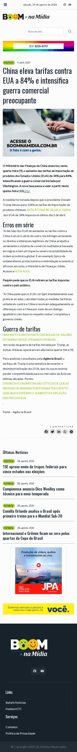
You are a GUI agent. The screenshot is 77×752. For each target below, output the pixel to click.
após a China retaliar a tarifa (49, 209)
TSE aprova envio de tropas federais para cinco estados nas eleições (35, 469)
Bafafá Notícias (16, 702)
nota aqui (22, 271)
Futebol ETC (14, 709)
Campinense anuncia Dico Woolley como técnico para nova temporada (33, 491)
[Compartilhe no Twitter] (53, 431)
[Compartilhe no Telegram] (71, 431)
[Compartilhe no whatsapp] (65, 431)
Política (8, 62)
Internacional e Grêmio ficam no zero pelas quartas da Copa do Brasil (36, 536)
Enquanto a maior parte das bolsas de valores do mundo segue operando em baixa (37, 337)
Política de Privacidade (20, 733)
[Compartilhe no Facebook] (46, 431)
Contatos (12, 727)
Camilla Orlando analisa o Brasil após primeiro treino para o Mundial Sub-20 (32, 513)
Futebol (8, 483)
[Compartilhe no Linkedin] (59, 431)
